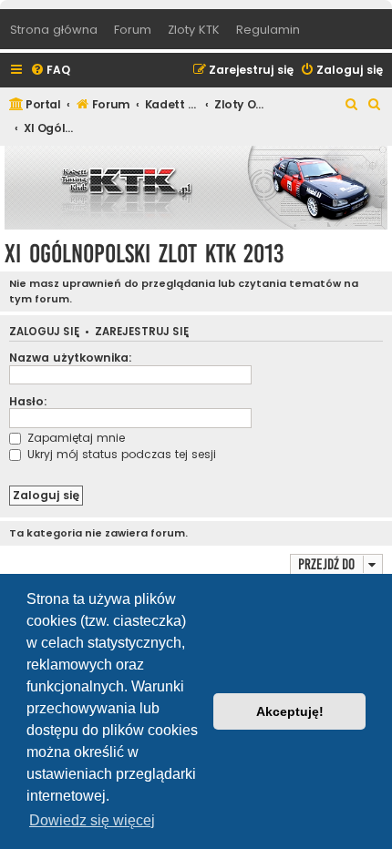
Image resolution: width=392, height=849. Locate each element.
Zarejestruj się (142, 332)
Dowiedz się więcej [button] (92, 820)
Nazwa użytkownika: (70, 357)
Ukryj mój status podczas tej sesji (120, 454)
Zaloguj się (44, 332)
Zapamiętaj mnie (74, 437)
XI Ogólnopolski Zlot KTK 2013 (144, 254)
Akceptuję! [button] (290, 711)
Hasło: (28, 401)
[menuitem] (50, 70)
